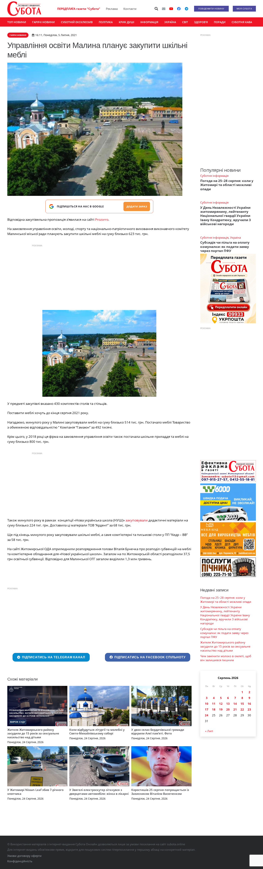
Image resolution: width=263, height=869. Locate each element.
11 (213, 704)
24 (206, 715)
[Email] (163, 8)
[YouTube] (171, 8)
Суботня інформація (214, 176)
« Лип (209, 731)
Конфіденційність (19, 861)
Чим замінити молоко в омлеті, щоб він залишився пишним (225, 658)
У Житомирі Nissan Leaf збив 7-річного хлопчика (35, 792)
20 (228, 709)
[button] (156, 8)
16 (249, 704)
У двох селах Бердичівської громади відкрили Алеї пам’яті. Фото (157, 731)
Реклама (112, 9)
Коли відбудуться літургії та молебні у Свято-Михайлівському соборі (97, 731)
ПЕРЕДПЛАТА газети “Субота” (78, 9)
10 (206, 704)
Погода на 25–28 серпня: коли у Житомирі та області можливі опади (226, 185)
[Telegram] (186, 8)
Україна (235, 237)
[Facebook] (178, 8)
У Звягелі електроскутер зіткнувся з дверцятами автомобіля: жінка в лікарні (99, 792)
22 (242, 709)
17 (206, 709)
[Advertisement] (99, 276)
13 (228, 704)
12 (221, 704)
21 (235, 709)
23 (249, 709)
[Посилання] (24, 8)
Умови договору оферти (24, 856)
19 (221, 709)
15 (242, 704)
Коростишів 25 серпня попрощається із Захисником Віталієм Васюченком (160, 792)
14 (235, 704)
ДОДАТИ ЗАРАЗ (136, 206)
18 (213, 709)
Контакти (130, 9)
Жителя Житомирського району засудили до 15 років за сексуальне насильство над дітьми (33, 733)
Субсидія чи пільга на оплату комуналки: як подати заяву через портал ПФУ (225, 246)
